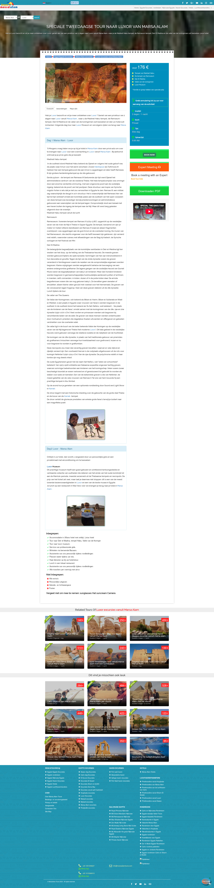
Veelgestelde (49, 805)
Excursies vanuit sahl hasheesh (92, 790)
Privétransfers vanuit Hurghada (153, 781)
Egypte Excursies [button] (146, 8)
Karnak (52, 388)
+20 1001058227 (88, 866)
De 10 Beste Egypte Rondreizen (153, 843)
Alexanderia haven (117, 775)
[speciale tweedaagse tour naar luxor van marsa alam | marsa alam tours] (82, 101)
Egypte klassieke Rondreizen (152, 816)
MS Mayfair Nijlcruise (118, 837)
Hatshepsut (99, 167)
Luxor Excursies (86, 796)
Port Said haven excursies (120, 781)
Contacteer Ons (50, 808)
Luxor (54, 115)
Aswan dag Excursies (88, 772)
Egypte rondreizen (53, 775)
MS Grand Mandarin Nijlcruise (122, 813)
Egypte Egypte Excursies (56, 772)
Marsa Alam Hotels (148, 772)
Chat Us (205, 881)
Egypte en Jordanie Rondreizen (153, 849)
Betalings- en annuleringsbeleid (56, 799)
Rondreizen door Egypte (150, 825)
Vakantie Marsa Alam (149, 822)
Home (136, 8)
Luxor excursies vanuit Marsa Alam (109, 57)
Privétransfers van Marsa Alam (153, 784)
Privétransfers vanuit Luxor (151, 798)
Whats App (85, 868)
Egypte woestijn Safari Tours (152, 813)
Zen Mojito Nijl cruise (118, 822)
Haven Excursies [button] (182, 8)
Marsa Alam (72, 118)
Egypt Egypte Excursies (63, 57)
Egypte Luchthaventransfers (57, 787)
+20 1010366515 (88, 873)
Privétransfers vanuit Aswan (152, 801)
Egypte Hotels (52, 784)
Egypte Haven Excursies (55, 781)
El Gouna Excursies (88, 778)
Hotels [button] (191, 8)
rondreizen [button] (157, 8)
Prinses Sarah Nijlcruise (119, 840)
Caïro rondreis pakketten (150, 846)
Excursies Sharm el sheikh (90, 784)
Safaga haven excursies (119, 778)
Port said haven (116, 772)
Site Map (48, 811)
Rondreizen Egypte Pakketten (152, 840)
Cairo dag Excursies (88, 775)
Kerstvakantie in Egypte (150, 819)
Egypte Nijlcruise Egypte (55, 778)
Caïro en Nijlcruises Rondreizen (153, 810)
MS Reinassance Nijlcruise (120, 816)
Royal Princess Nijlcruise (120, 810)
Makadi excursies (87, 799)
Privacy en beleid (51, 802)
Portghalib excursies (88, 808)
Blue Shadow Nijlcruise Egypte (122, 819)
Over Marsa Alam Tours (53, 796)
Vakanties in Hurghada (150, 828)
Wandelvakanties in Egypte (151, 831)
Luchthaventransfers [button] (202, 8)
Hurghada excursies (88, 793)
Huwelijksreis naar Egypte (151, 837)
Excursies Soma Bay (88, 787)
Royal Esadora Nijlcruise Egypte (122, 828)
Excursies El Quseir (87, 781)
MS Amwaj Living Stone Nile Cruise (123, 825)
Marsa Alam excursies (84, 57)
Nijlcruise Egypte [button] (168, 8)
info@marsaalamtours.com (122, 866)
